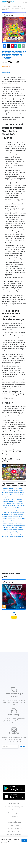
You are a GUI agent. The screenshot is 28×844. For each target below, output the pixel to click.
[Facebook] (4, 46)
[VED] (14, 609)
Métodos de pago (14, 813)
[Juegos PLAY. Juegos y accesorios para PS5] (7, 1)
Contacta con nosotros (14, 828)
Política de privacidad (14, 835)
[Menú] (26, 2)
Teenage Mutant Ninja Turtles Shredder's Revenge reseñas (12, 530)
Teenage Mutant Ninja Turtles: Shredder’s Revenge (14, 54)
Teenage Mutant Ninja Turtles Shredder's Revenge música (13, 514)
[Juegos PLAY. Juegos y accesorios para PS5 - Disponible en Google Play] (14, 788)
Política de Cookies (14, 831)
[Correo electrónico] (23, 46)
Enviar (22, 746)
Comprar (14, 617)
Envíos (14, 810)
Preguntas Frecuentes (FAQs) (14, 807)
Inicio (3, 6)
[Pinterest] (12, 46)
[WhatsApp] (19, 46)
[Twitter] (8, 46)
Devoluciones (14, 816)
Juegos (9, 6)
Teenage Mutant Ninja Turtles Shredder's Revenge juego (13, 508)
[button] (22, 2)
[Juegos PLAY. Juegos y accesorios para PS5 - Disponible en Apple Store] (14, 796)
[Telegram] (15, 46)
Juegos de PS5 (17, 6)
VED (14, 612)
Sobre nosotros (14, 825)
